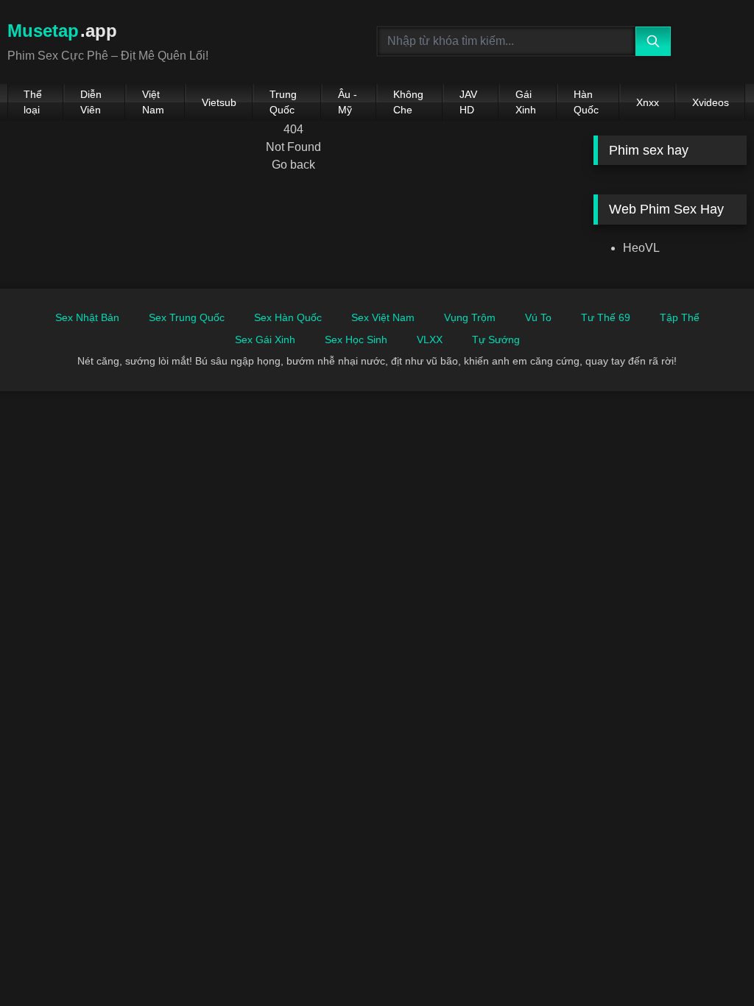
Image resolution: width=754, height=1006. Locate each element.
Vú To (538, 317)
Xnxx (647, 102)
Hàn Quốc (586, 102)
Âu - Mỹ (347, 102)
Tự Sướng (496, 339)
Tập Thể (680, 317)
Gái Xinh (525, 102)
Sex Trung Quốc (187, 317)
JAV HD (468, 102)
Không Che (408, 102)
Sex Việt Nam (383, 317)
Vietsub (219, 102)
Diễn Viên (91, 102)
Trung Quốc (283, 102)
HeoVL (641, 248)
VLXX (430, 339)
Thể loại (33, 102)
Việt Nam (153, 102)
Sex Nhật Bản (87, 317)
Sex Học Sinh (356, 339)
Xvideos (710, 102)
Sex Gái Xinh (265, 339)
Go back (293, 164)
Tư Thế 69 (605, 317)
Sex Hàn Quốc (288, 317)
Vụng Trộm (470, 317)
